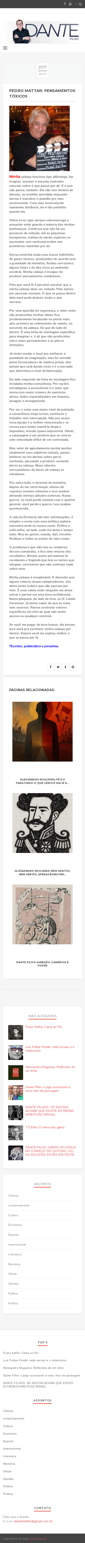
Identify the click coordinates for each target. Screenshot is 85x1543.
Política (13, 1303)
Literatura (14, 1254)
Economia (15, 1224)
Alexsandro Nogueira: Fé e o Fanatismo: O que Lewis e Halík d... (42, 781)
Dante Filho (37, 1538)
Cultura (13, 1215)
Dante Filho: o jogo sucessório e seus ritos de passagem (48, 1088)
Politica (13, 1293)
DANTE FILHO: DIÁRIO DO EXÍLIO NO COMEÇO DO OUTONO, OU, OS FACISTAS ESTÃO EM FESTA (50, 1151)
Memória (14, 1264)
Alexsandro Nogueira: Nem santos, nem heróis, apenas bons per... (42, 872)
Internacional (17, 1244)
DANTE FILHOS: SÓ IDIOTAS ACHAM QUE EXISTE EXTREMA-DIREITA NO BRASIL (50, 1110)
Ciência (13, 1195)
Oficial (12, 1273)
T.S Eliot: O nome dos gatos (45, 1127)
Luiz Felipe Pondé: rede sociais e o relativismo (34, 1360)
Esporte (13, 1234)
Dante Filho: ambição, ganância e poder (42, 964)
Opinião (13, 1283)
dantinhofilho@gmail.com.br (33, 1521)
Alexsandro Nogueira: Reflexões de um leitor (33, 1367)
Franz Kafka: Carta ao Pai (43, 1027)
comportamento (19, 1205)
